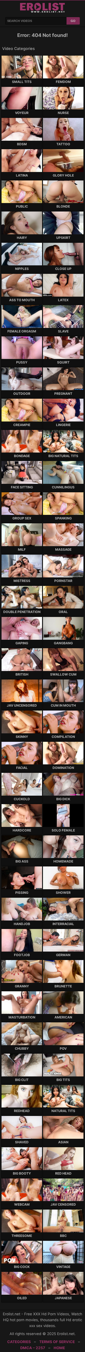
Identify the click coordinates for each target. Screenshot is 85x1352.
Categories (19, 1342)
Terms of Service (57, 1342)
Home (59, 1348)
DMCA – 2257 (32, 1348)
